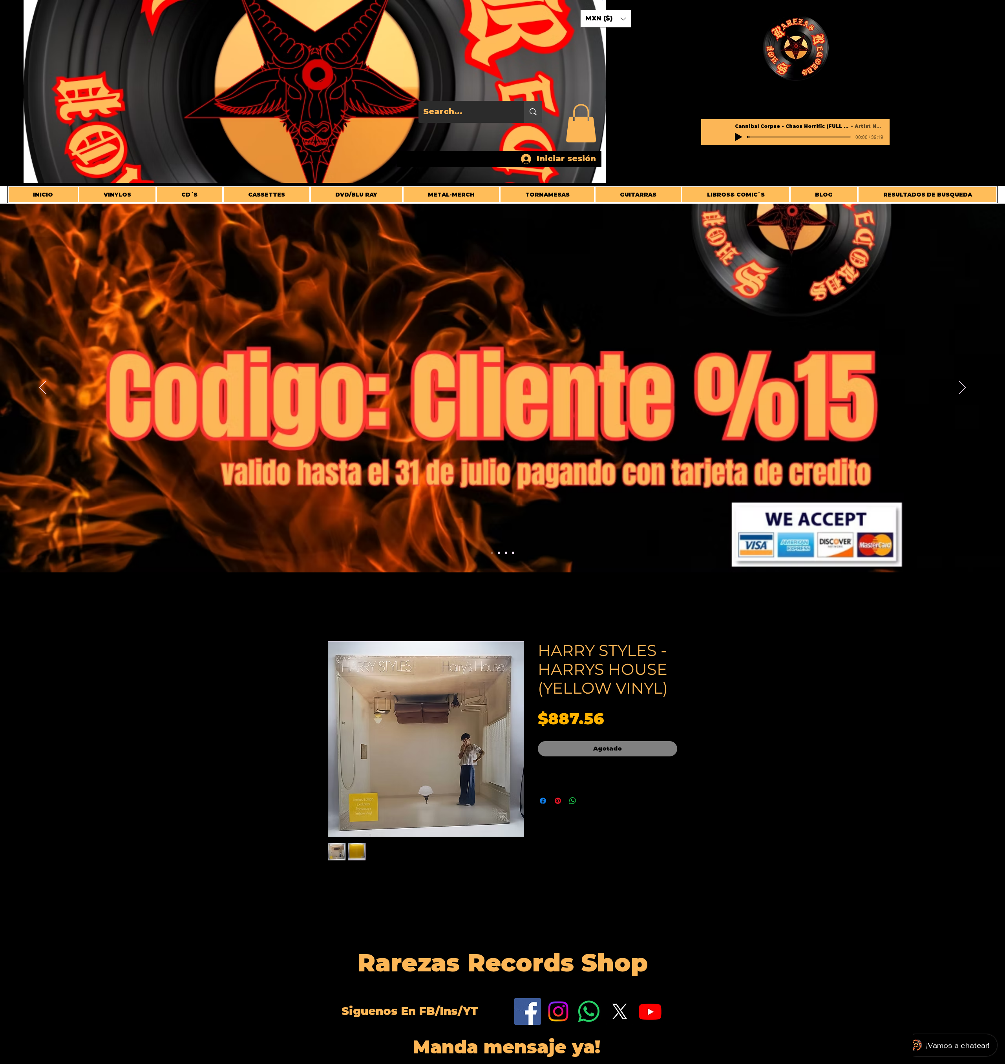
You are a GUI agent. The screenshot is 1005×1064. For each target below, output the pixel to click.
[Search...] (533, 112)
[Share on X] (587, 801)
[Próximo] (962, 388)
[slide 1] (513, 553)
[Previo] (42, 388)
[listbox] (605, 18)
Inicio (338, 613)
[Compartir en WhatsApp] (572, 801)
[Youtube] (650, 1011)
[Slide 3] (506, 553)
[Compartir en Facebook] (543, 801)
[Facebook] (527, 1011)
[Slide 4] (492, 553)
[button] (581, 123)
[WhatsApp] (589, 1011)
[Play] (738, 137)
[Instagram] (558, 1011)
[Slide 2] (499, 553)
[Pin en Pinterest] (558, 801)
